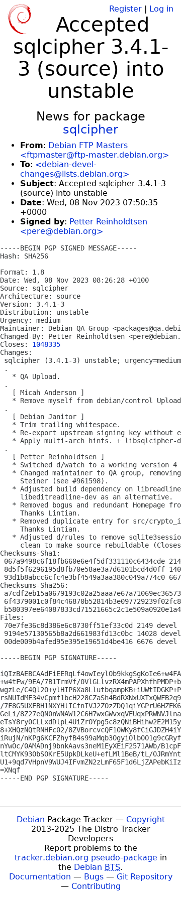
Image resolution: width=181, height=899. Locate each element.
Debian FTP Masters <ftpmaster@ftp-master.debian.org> (94, 150)
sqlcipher (90, 129)
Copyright (145, 819)
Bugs (94, 876)
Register (125, 9)
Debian (31, 819)
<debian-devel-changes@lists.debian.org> (74, 169)
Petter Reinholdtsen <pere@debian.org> (83, 226)
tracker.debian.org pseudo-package (86, 857)
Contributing (96, 886)
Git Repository (144, 876)
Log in (161, 9)
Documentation (40, 876)
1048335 (46, 344)
